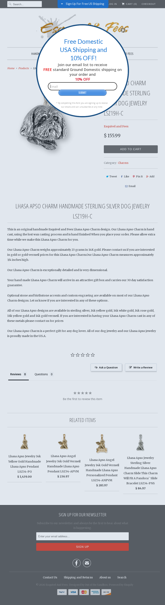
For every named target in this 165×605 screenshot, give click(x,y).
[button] (123, 30)
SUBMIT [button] (82, 92)
